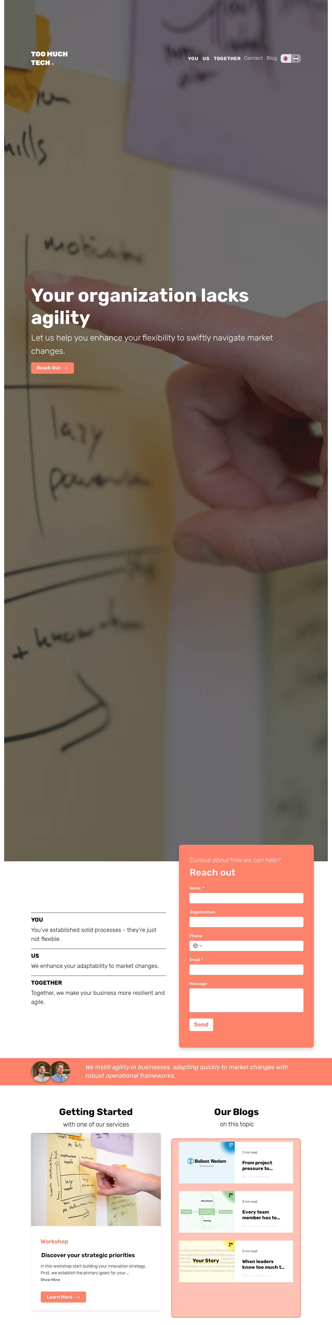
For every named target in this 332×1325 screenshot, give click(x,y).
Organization (202, 912)
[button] (52, 367)
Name (196, 888)
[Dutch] (296, 58)
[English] (285, 58)
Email (196, 959)
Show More (50, 1279)
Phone (195, 935)
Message (198, 983)
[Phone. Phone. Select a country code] (197, 946)
